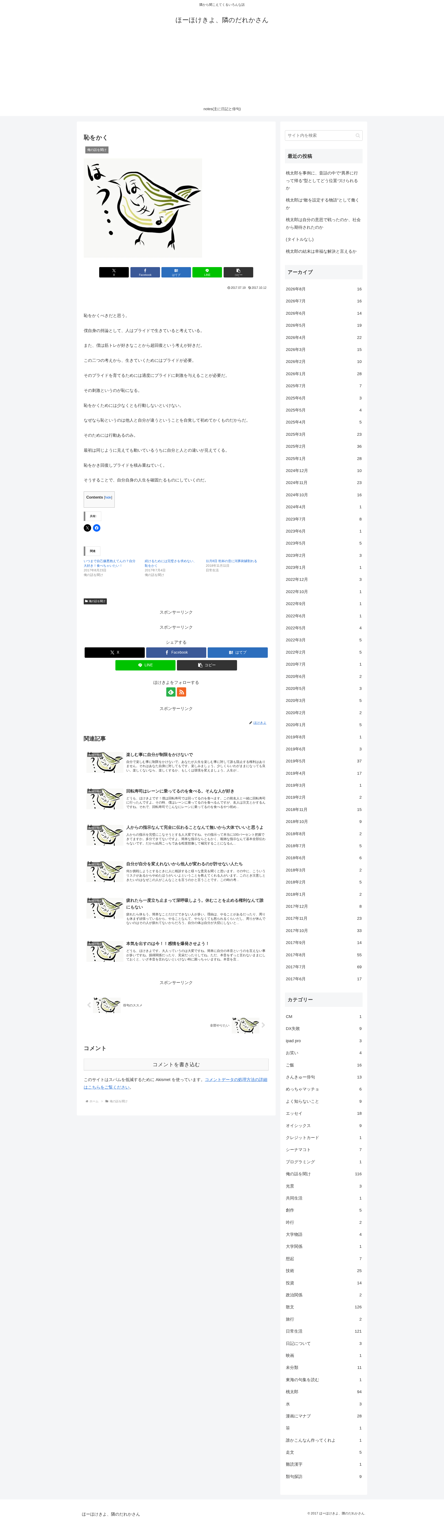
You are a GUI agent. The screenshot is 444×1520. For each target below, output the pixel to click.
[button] (238, 272)
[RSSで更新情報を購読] (181, 692)
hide (108, 497)
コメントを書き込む (176, 1064)
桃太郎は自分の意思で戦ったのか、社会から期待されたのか (323, 223)
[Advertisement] (222, 67)
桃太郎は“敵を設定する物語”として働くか (322, 204)
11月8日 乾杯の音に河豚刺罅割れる (231, 561)
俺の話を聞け (97, 601)
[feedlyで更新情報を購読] (171, 692)
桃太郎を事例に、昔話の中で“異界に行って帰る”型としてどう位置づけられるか (322, 180)
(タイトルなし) (300, 239)
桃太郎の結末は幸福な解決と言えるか (321, 251)
